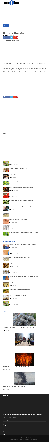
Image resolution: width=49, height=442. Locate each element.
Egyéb (6, 30)
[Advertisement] (26, 15)
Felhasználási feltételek (35, 439)
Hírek (13, 28)
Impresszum (22, 439)
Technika (41, 28)
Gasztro (34, 28)
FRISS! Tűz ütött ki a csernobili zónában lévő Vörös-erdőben (16, 366)
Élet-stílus (27, 28)
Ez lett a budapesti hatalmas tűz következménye (14, 386)
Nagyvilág (19, 28)
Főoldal (6, 25)
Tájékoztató (27, 439)
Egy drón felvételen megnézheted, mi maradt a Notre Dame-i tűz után (18, 327)
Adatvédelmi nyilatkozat (14, 439)
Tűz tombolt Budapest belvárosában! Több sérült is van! (15, 347)
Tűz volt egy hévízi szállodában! (14, 33)
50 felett (18, 30)
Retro (12, 30)
